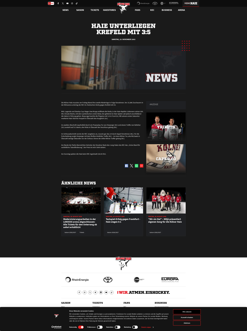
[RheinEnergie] (143, 3)
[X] (90, 292)
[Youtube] (106, 292)
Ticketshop (96, 307)
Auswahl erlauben (187, 317)
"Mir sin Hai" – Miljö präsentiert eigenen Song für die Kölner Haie (165, 220)
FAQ (125, 307)
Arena (181, 10)
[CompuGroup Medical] (163, 3)
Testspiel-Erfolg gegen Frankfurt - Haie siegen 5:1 (123, 220)
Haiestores (109, 10)
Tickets (95, 10)
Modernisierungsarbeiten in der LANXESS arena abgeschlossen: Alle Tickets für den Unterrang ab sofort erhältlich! (80, 223)
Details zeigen (146, 327)
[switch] (100, 327)
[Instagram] (85, 292)
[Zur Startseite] (123, 8)
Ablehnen (187, 323)
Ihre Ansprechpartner (162, 307)
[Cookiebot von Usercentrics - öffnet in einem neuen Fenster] (56, 327)
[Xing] (95, 292)
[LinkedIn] (101, 292)
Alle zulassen (186, 312)
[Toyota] (155, 3)
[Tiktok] (112, 292)
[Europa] (174, 3)
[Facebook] (79, 292)
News (63, 307)
